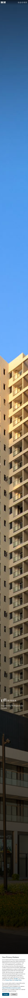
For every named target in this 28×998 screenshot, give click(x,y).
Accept (16, 978)
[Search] (24, 2)
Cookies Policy (17, 980)
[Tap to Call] (18, 2)
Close (14, 994)
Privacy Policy (8, 980)
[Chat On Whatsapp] (20, 2)
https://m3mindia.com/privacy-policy (11, 988)
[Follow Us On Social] (22, 2)
